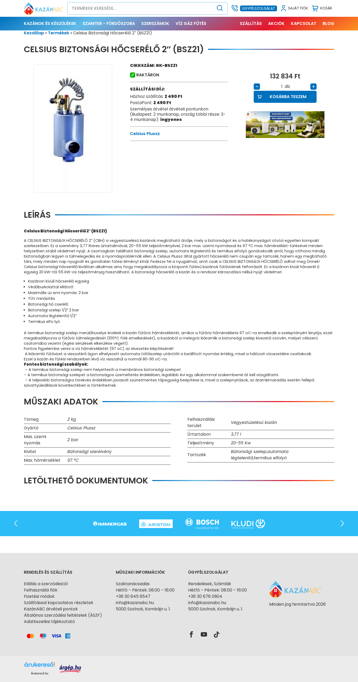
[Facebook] (191, 635)
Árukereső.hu (39, 673)
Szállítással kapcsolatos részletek (58, 603)
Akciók (276, 23)
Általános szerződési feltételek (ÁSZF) (63, 615)
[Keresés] (220, 8)
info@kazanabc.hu (135, 603)
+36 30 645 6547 (133, 596)
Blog (328, 23)
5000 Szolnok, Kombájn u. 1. (143, 609)
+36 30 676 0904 (205, 596)
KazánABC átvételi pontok (51, 609)
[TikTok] (216, 635)
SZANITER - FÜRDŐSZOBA (109, 23)
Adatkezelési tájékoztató (49, 622)
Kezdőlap (34, 33)
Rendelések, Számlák (209, 584)
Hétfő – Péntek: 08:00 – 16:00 (145, 590)
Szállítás (251, 23)
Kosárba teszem (288, 97)
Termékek (58, 33)
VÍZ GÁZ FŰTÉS (191, 23)
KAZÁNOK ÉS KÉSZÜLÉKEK (50, 23)
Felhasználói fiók (40, 590)
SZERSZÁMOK (155, 23)
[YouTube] (204, 635)
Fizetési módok (39, 596)
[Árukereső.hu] (297, 614)
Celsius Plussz (145, 134)
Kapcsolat (303, 23)
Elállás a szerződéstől (46, 584)
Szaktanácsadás (133, 584)
